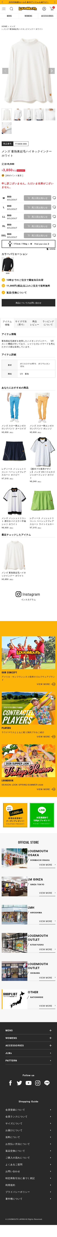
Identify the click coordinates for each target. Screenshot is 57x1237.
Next (52, 71)
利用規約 (10, 1184)
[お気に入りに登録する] (54, 197)
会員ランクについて (16, 1116)
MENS (9, 15)
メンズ (12, 26)
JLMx (8, 1053)
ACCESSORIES (47, 15)
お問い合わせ (12, 1171)
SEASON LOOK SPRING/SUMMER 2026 (26, 785)
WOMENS (28, 15)
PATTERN (11, 1060)
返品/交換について (17, 292)
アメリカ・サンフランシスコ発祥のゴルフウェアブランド (28, 678)
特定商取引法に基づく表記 (20, 1178)
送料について (12, 1137)
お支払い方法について (17, 1143)
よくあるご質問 (13, 1164)
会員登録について (15, 1109)
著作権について (13, 1198)
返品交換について (15, 1150)
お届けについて (13, 1130)
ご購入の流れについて (17, 1157)
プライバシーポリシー (17, 1191)
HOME (4, 26)
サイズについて (13, 1123)
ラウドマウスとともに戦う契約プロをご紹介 (26, 732)
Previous (5, 71)
